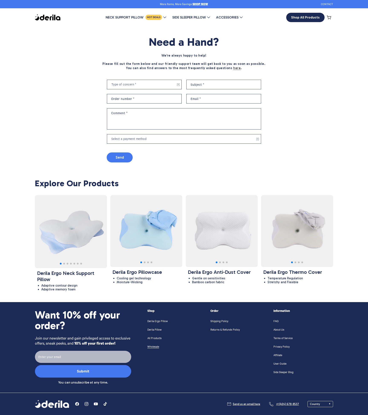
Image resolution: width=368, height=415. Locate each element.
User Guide (279, 364)
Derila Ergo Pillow (157, 321)
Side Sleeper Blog (283, 372)
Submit (83, 371)
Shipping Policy (219, 321)
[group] (71, 231)
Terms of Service (283, 338)
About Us (278, 330)
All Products (154, 338)
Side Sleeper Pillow (189, 17)
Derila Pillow (154, 330)
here (237, 68)
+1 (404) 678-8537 (287, 404)
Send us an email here (246, 404)
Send (120, 157)
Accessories (227, 17)
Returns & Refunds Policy (225, 330)
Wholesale (153, 347)
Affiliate (277, 355)
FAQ (276, 321)
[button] (329, 17)
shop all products (305, 17)
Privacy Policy (281, 347)
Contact (327, 4)
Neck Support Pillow (133, 17)
